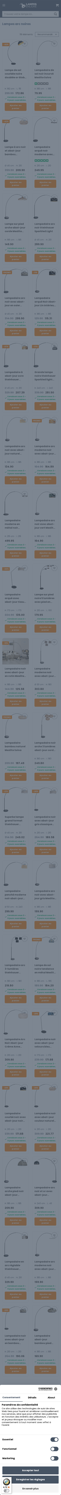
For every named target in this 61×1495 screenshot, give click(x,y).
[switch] (6, 1490)
